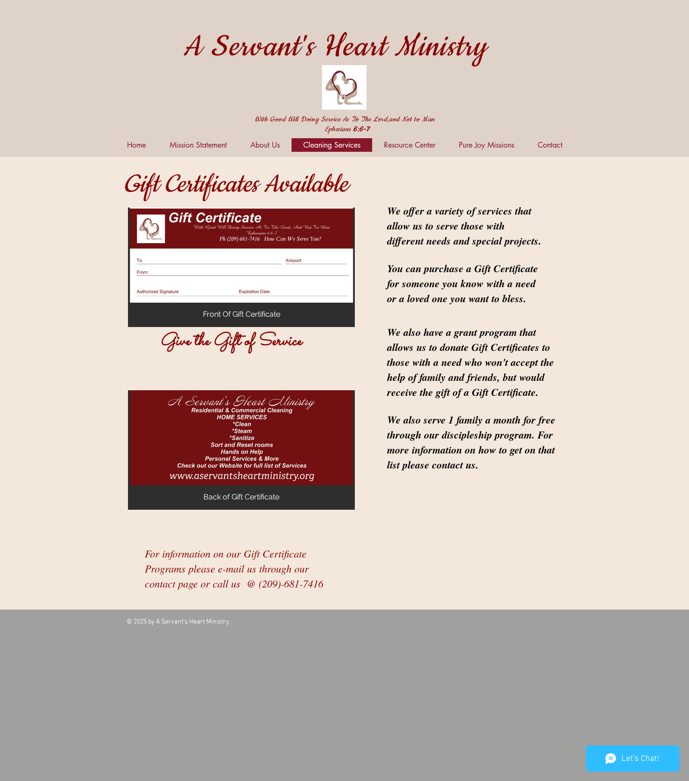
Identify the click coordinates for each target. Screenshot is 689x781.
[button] (241, 267)
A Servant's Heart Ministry (335, 47)
